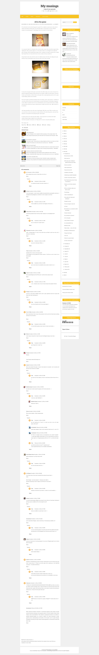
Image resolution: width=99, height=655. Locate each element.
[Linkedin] (47, 11)
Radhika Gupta (29, 386)
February (66, 266)
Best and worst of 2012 (68, 155)
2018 (64, 136)
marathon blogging (48, 24)
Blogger (74, 336)
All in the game (40, 22)
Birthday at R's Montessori (69, 230)
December (66, 153)
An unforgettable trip (68, 222)
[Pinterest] (52, 11)
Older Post (58, 165)
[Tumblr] (53, 11)
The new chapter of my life (69, 203)
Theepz (27, 352)
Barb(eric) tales (67, 225)
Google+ (39, 124)
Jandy (27, 272)
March (66, 264)
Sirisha (27, 191)
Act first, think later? (68, 240)
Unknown (28, 583)
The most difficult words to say (68, 289)
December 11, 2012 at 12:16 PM (34, 539)
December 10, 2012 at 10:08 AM (34, 191)
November (66, 243)
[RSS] (55, 11)
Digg (49, 124)
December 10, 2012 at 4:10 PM (40, 181)
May (65, 259)
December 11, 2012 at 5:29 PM (40, 527)
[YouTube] (50, 11)
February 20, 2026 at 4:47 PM (36, 608)
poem (63, 114)
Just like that (42, 24)
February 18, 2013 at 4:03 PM (42, 432)
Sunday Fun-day (67, 201)
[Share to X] (26, 127)
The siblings (66, 192)
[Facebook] (42, 11)
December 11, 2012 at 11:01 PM (43, 401)
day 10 (38, 24)
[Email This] (24, 127)
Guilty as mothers (67, 164)
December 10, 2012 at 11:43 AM (34, 272)
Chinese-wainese (67, 212)
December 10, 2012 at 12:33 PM (37, 312)
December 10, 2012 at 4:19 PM (40, 324)
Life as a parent (45, 16)
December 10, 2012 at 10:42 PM (34, 411)
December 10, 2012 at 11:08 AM (36, 230)
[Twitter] (43, 11)
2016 (64, 141)
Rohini (27, 333)
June (66, 256)
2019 (64, 133)
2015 (64, 143)
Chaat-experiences (30, 132)
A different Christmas (68, 172)
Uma (32, 181)
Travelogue (38, 16)
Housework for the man (67, 286)
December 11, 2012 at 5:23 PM (40, 488)
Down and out (67, 158)
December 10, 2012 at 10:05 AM (33, 172)
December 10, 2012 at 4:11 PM (40, 201)
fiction (63, 109)
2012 (64, 151)
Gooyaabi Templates (65, 650)
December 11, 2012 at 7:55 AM (34, 498)
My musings (49, 6)
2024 (64, 130)
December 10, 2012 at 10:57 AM (37, 211)
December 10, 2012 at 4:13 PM (40, 262)
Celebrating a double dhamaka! (70, 174)
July (65, 253)
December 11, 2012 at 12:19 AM (39, 454)
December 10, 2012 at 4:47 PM (35, 352)
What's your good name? (31, 145)
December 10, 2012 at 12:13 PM (35, 291)
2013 (64, 148)
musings (64, 107)
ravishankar (33, 427)
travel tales (64, 119)
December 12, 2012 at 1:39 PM (40, 571)
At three (65, 206)
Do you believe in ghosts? (31, 139)
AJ (26, 172)
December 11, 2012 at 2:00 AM (36, 473)
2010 (64, 275)
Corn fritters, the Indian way (32, 156)
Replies (28, 178)
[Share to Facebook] (27, 127)
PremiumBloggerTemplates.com (52, 650)
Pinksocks (28, 230)
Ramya (27, 539)
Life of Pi (66, 235)
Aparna (27, 364)
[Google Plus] (45, 11)
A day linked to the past (69, 220)
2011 (64, 272)
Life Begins (28, 473)
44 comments (56, 24)
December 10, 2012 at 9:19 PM (35, 364)
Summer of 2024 (66, 303)
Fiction (27, 16)
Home (22, 16)
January (66, 269)
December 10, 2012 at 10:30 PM (38, 386)
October (66, 246)
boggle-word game (33, 24)
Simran (27, 498)
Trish (27, 250)
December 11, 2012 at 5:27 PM (40, 508)
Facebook (30, 124)
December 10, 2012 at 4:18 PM (40, 302)
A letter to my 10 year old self (70, 177)
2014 (64, 146)
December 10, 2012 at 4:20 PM (40, 343)
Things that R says (68, 233)
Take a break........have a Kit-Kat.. (70, 227)
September (67, 248)
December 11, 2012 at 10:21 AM (36, 518)
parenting (64, 117)
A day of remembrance (68, 194)
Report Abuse (65, 329)
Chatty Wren (29, 211)
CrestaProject (35, 650)
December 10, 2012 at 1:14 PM (34, 333)
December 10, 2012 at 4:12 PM (40, 240)
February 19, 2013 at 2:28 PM (40, 443)
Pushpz (27, 291)
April (66, 261)
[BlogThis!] (25, 127)
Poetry (32, 16)
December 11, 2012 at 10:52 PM (36, 583)
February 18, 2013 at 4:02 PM (42, 427)
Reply (27, 176)
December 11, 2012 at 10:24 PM (35, 559)
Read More (51, 142)
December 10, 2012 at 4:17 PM (40, 281)
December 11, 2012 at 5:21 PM (40, 375)
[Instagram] (48, 11)
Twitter (34, 124)
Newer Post (22, 165)
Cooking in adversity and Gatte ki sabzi (34, 150)
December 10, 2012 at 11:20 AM (34, 250)
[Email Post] (22, 127)
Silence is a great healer (69, 238)
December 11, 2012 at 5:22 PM (40, 395)
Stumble (44, 124)
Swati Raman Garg (30, 454)
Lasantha (44, 650)
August (66, 251)
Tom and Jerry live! (68, 169)
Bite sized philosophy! (70, 43)
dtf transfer (51, 613)
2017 (64, 138)
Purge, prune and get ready (67, 292)
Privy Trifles (29, 312)
